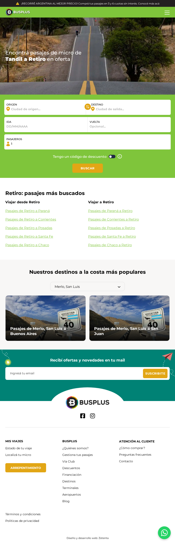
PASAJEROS (14, 139)
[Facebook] (82, 416)
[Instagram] (92, 416)
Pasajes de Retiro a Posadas (28, 227)
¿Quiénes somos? (75, 448)
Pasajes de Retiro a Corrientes (30, 219)
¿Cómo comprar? (132, 448)
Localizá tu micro (18, 455)
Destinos (69, 481)
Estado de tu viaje (18, 448)
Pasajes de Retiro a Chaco (27, 245)
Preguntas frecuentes (135, 454)
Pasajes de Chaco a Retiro (110, 245)
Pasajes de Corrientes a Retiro (113, 219)
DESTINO (97, 104)
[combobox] (45, 109)
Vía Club (68, 461)
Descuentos (71, 468)
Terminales (70, 488)
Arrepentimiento (25, 468)
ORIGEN (11, 104)
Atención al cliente (137, 441)
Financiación (71, 475)
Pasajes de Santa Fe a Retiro (112, 236)
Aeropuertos (71, 494)
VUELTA (95, 121)
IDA (8, 121)
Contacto (126, 461)
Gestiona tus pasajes (77, 455)
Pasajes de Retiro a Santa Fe (29, 236)
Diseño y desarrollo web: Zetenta (88, 538)
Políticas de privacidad (22, 521)
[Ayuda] (120, 156)
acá (157, 3)
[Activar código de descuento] (112, 156)
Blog (66, 501)
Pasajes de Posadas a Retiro (111, 227)
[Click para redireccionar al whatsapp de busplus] (164, 532)
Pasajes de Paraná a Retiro (110, 210)
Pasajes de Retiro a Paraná (27, 210)
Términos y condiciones (23, 514)
